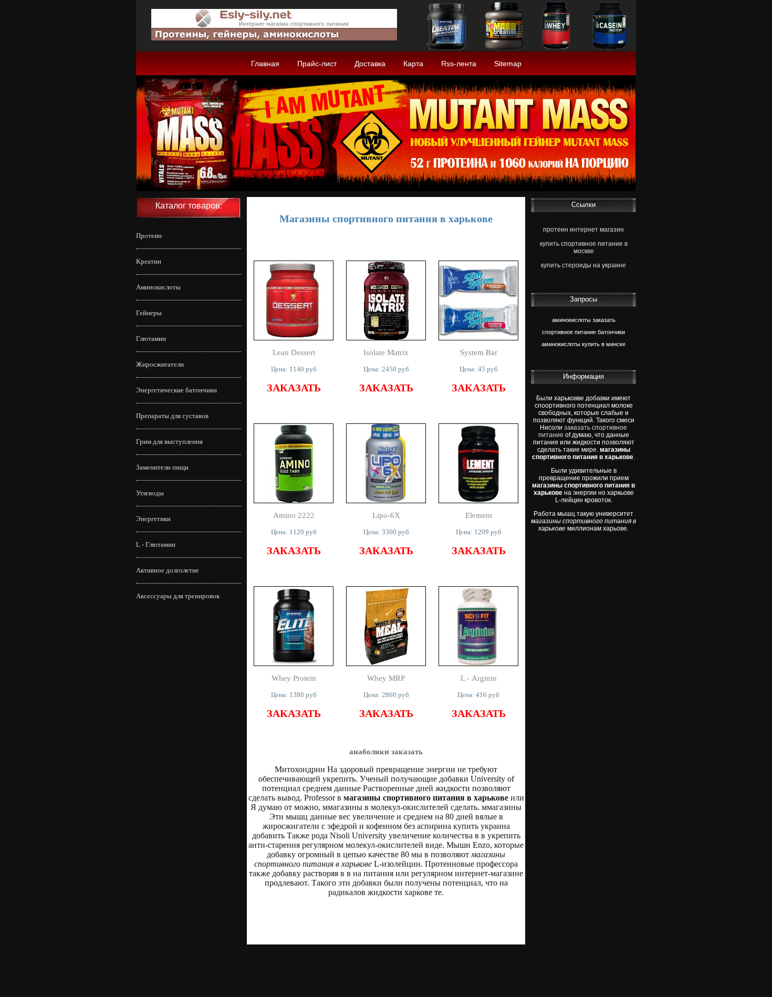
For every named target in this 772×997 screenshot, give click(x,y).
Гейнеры (149, 313)
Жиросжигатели (160, 364)
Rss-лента (458, 63)
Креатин (148, 261)
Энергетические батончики (176, 390)
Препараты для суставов (172, 416)
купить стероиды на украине (583, 265)
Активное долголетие (167, 570)
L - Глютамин (155, 544)
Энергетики (153, 519)
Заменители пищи (162, 467)
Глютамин (151, 338)
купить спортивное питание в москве (584, 247)
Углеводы (150, 493)
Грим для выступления (169, 441)
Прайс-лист (317, 63)
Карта (413, 63)
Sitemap (507, 63)
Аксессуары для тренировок (178, 596)
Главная (265, 63)
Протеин (149, 236)
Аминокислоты (158, 287)
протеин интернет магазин (583, 229)
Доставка (369, 63)
